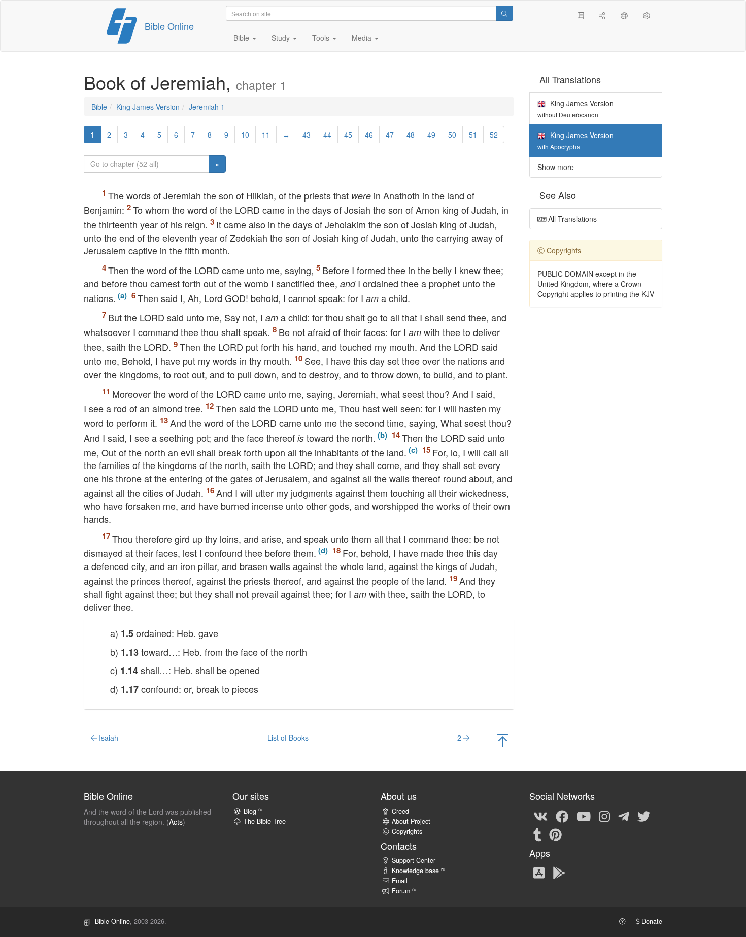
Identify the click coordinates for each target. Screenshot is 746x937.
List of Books (288, 737)
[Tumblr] (537, 834)
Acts (176, 822)
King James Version (148, 107)
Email (400, 880)
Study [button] (282, 37)
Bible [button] (242, 37)
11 (266, 134)
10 (245, 134)
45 (348, 134)
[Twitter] (643, 816)
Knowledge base (418, 870)
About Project (411, 821)
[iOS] (539, 872)
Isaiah (107, 737)
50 (452, 134)
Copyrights (407, 831)
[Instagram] (604, 816)
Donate (650, 921)
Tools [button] (321, 37)
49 (431, 134)
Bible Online (169, 25)
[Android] (559, 872)
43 (306, 134)
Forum (404, 890)
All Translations (571, 219)
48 (410, 134)
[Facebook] (562, 816)
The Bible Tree (265, 821)
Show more (555, 167)
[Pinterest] (555, 834)
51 (473, 134)
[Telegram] (623, 816)
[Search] (504, 13)
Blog (253, 811)
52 (494, 134)
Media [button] (363, 37)
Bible (99, 107)
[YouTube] (584, 816)
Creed (400, 811)
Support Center (413, 860)
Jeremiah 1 (207, 107)
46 (369, 134)
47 (390, 134)
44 (327, 134)
